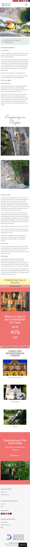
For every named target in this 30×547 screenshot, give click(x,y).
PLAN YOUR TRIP (15, 286)
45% (15, 332)
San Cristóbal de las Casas (15, 377)
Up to (15, 326)
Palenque (15, 426)
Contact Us (11, 543)
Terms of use (18, 543)
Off (15, 337)
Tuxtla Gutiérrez (15, 401)
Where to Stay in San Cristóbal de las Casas (15, 319)
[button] (15, 41)
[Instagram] (20, 1)
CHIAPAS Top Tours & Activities (15, 281)
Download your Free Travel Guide (15, 442)
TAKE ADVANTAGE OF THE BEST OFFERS (15, 347)
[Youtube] (24, 1)
